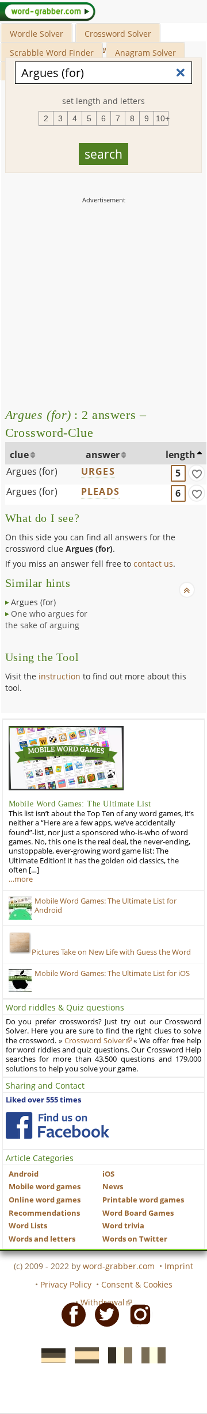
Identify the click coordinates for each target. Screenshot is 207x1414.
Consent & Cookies (136, 1284)
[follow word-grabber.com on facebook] (57, 1125)
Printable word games (143, 1200)
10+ (162, 118)
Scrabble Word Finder (52, 52)
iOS (108, 1174)
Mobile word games (44, 1187)
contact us (153, 563)
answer (103, 454)
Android (24, 1174)
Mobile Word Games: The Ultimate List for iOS (112, 973)
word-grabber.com (119, 1266)
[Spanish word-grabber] (83, 1355)
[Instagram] (136, 1314)
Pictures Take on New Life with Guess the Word (111, 952)
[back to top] (187, 590)
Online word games (44, 1200)
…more (21, 879)
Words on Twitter (134, 1239)
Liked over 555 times (43, 1100)
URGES (98, 471)
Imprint (178, 1266)
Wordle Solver (36, 33)
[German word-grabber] (50, 1355)
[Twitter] (103, 1314)
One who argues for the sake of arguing (46, 619)
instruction (59, 676)
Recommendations (44, 1213)
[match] (196, 473)
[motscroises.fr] (116, 1355)
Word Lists (28, 1226)
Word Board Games (138, 1213)
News (112, 1187)
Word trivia (123, 1226)
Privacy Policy (65, 1284)
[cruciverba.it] (150, 1355)
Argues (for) (31, 471)
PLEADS (100, 491)
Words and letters (42, 1239)
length (180, 454)
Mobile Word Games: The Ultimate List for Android (105, 905)
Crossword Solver (118, 33)
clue (19, 454)
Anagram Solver (145, 52)
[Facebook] (70, 1314)
